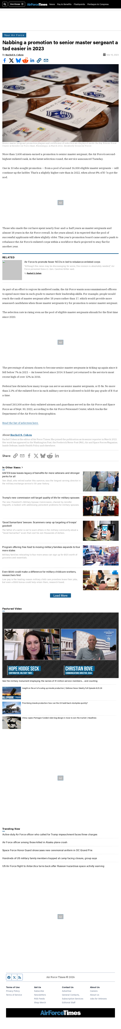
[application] (60, 645)
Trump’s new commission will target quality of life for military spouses (40, 497)
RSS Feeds (39, 998)
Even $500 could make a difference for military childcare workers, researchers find (39, 573)
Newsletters (40, 994)
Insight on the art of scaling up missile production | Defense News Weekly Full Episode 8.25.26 (62, 688)
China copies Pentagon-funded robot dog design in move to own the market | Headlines (59, 717)
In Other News (11, 467)
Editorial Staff (68, 1002)
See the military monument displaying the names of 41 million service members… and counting (50, 680)
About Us (94, 994)
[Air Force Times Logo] (37, 4)
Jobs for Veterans (98, 998)
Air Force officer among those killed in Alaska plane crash (34, 842)
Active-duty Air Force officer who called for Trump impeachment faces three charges (49, 834)
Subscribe (39, 990)
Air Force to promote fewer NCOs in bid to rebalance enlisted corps (62, 261)
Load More (60, 595)
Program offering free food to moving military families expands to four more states (41, 548)
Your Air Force (14, 35)
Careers (94, 990)
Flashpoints (79, 4)
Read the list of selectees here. (20, 423)
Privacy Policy (13, 990)
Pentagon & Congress (98, 4)
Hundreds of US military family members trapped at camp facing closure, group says (49, 858)
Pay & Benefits (64, 4)
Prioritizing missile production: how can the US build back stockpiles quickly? (55, 703)
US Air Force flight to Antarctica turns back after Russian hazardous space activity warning (53, 866)
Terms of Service (14, 994)
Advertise (66, 990)
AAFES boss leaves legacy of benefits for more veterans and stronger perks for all (41, 474)
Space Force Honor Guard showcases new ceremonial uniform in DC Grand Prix (47, 850)
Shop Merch (40, 1002)
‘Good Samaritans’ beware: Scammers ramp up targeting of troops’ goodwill (39, 523)
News (52, 4)
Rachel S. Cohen (14, 54)
